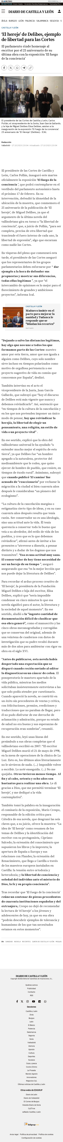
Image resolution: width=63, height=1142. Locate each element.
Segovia (31, 1036)
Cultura (31, 1053)
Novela (17, 942)
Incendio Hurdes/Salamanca (36, 4)
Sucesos (31, 1060)
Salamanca (31, 1032)
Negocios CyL (31, 1081)
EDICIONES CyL (53, 1)
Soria (31, 1039)
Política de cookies (46, 1134)
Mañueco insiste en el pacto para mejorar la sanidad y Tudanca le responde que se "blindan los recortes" (40, 317)
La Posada (31, 1070)
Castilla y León (9, 28)
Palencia (31, 1029)
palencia (30, 21)
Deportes (31, 1056)
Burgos (31, 1018)
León (31, 1022)
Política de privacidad (28, 1134)
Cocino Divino (31, 1067)
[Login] (59, 11)
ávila (4, 21)
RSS (31, 995)
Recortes (26, 942)
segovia (54, 21)
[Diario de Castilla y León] (31, 11)
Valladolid (32, 1043)
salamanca (42, 21)
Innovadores (31, 1077)
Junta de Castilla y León (43, 942)
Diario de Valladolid (31, 1098)
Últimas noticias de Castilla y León (31, 1084)
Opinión (31, 1050)
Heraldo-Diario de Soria (31, 1105)
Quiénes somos (31, 985)
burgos (13, 21)
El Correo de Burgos (31, 1102)
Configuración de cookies (32, 1138)
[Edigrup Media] (31, 1124)
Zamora (31, 1046)
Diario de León (31, 1095)
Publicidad (31, 989)
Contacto (31, 992)
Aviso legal (14, 1134)
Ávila (32, 1015)
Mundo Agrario (32, 1074)
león (21, 21)
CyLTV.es (31, 1109)
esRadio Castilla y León (31, 1112)
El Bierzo (31, 1025)
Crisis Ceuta (18, 4)
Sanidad (9, 942)
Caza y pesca (31, 1063)
